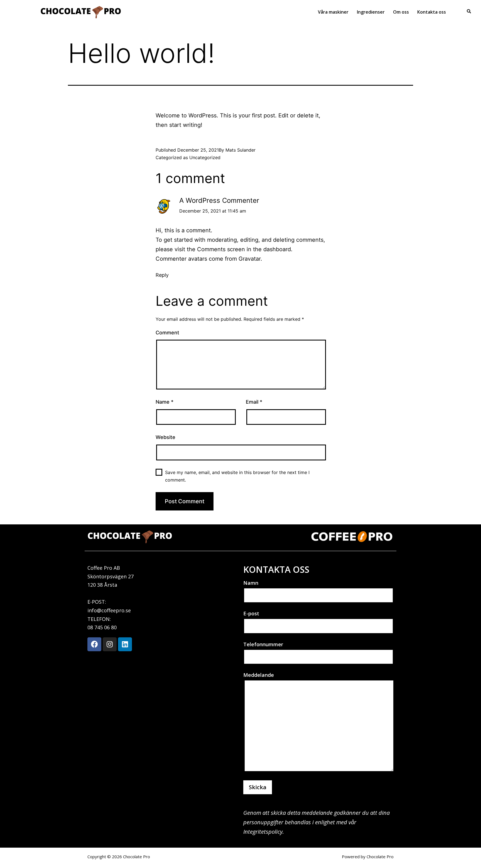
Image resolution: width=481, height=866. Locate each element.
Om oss (401, 12)
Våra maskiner (333, 12)
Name (164, 402)
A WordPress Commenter (219, 200)
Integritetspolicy (263, 831)
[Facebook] (94, 644)
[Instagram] (110, 644)
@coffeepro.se (114, 610)
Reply (162, 275)
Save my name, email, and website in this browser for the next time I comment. (237, 476)
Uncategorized (204, 157)
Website (165, 437)
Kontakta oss (431, 12)
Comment (167, 332)
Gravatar (250, 258)
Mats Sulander (240, 150)
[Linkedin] (125, 644)
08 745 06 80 (102, 627)
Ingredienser (371, 12)
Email (254, 402)
